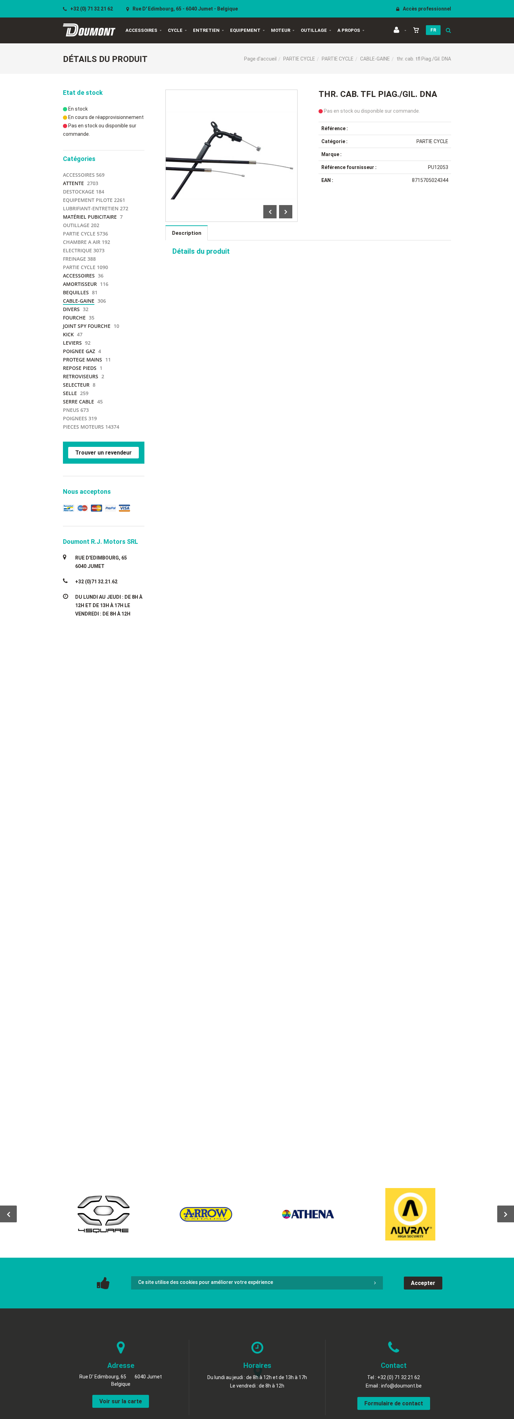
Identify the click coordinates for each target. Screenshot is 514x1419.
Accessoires (141, 30)
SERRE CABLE (78, 401)
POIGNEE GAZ (79, 351)
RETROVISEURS (80, 376)
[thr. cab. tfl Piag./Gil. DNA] (231, 94)
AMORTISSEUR (80, 284)
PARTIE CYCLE (299, 59)
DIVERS (71, 309)
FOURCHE (74, 317)
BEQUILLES (76, 292)
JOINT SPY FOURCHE (86, 326)
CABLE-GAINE (375, 59)
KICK (68, 334)
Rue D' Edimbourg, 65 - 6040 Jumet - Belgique (184, 9)
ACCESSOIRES (79, 275)
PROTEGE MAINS (82, 359)
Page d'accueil (260, 59)
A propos (348, 30)
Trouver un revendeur (103, 452)
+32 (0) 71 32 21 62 (91, 9)
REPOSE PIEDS (80, 368)
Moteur (280, 30)
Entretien (206, 30)
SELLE (70, 393)
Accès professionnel (426, 9)
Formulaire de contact (393, 1403)
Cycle (175, 30)
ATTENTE (73, 183)
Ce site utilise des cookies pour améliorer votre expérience (205, 1282)
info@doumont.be (401, 1386)
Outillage (314, 30)
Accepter (423, 1283)
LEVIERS (72, 342)
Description (186, 233)
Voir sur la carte (120, 1401)
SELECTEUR (76, 384)
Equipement (245, 30)
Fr (433, 30)
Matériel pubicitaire (90, 216)
